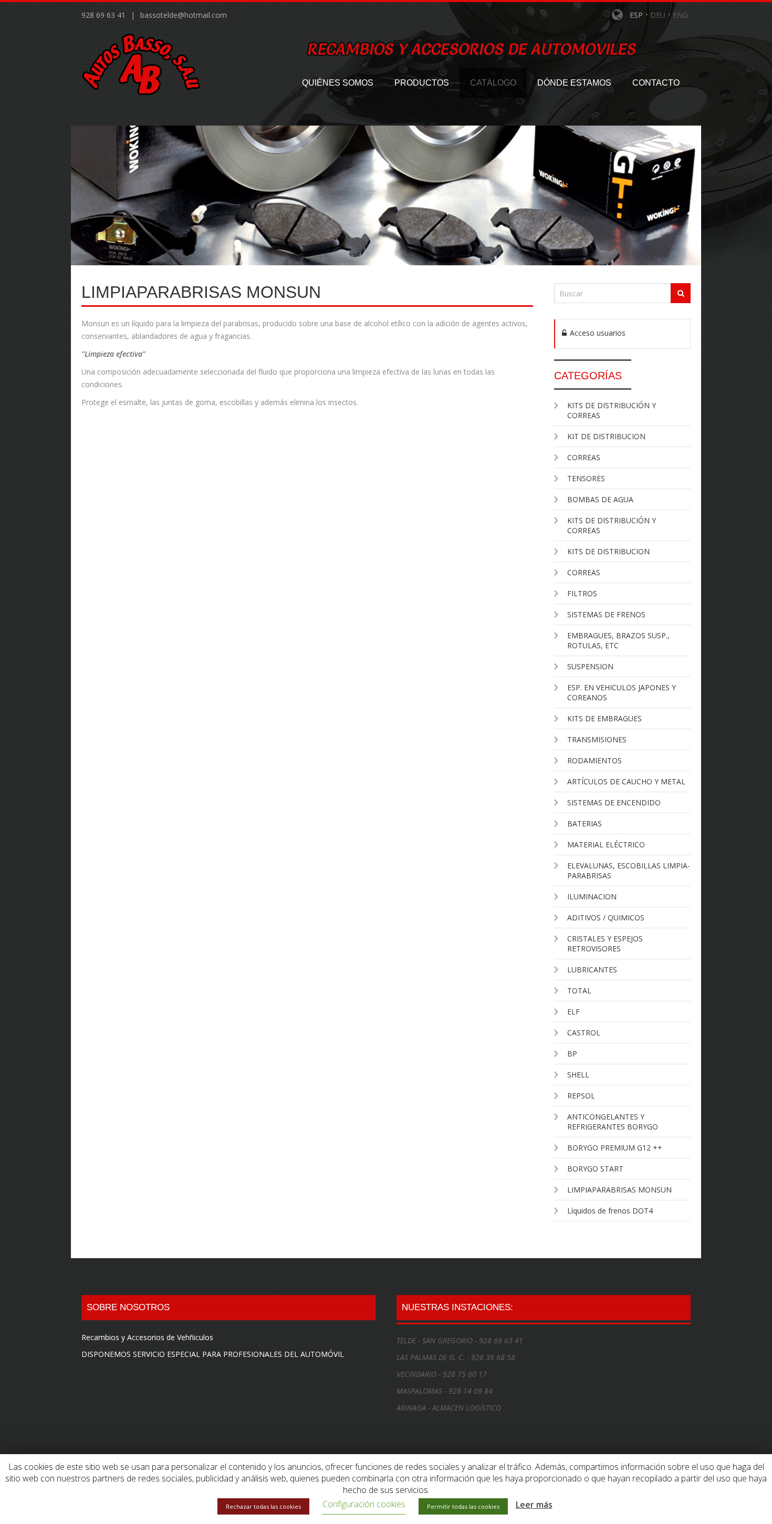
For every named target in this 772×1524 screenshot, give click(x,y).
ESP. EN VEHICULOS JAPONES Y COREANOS (621, 692)
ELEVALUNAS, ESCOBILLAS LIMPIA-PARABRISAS (628, 870)
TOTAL (579, 991)
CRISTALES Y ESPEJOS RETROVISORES (605, 943)
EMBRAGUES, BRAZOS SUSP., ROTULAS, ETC (618, 640)
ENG (680, 15)
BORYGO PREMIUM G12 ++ (614, 1148)
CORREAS (583, 457)
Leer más (534, 1504)
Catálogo (493, 82)
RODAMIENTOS (594, 760)
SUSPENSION (590, 666)
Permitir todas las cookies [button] (463, 1506)
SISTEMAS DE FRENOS (606, 614)
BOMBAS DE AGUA (600, 499)
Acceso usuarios (596, 333)
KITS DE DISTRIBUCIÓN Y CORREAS (611, 410)
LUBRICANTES (592, 969)
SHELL (578, 1075)
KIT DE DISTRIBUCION (606, 436)
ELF (573, 1012)
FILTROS (582, 593)
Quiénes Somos (337, 82)
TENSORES (586, 478)
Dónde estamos (574, 82)
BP (572, 1054)
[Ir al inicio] (147, 62)
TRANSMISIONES (597, 739)
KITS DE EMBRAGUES (604, 718)
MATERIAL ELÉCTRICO (606, 844)
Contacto (656, 82)
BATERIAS (584, 823)
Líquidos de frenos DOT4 (610, 1211)
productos (421, 82)
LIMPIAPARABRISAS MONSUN (619, 1190)
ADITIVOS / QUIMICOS (605, 917)
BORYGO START (595, 1169)
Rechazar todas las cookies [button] (263, 1506)
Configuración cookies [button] (363, 1504)
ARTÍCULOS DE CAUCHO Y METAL (626, 781)
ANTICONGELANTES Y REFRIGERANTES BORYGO (612, 1122)
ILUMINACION (592, 896)
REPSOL (581, 1096)
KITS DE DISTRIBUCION (608, 551)
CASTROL (583, 1033)
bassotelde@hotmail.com (183, 15)
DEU (657, 15)
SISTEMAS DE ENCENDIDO (614, 802)
